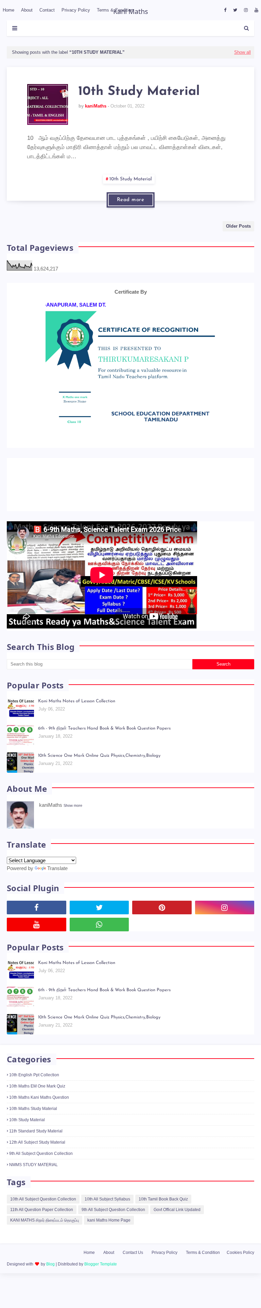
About (108, 1267)
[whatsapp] (99, 939)
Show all (242, 52)
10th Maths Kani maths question (39, 1112)
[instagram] (245, 10)
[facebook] (225, 10)
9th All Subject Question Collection (41, 1168)
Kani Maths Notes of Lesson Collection (76, 716)
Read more (130, 199)
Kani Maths (130, 11)
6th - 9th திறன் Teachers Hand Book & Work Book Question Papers (104, 743)
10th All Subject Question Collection (43, 1213)
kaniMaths (95, 106)
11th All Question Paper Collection (41, 1224)
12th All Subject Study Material (37, 1157)
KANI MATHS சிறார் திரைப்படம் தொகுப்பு (44, 1234)
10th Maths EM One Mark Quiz (37, 1101)
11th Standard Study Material (36, 1146)
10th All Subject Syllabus (107, 1213)
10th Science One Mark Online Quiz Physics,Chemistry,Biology (99, 770)
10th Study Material (139, 91)
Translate (57, 883)
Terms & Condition (203, 1267)
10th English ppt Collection (34, 1090)
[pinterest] (162, 922)
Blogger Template (100, 1278)
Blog (50, 1278)
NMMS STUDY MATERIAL (33, 1179)
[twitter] (235, 10)
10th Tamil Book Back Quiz (163, 1213)
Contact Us (133, 1267)
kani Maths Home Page (108, 1234)
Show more (73, 820)
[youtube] (255, 10)
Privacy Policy (164, 1267)
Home (89, 1267)
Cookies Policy (240, 1267)
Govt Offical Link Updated (177, 1224)
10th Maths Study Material (33, 1123)
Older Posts (238, 226)
